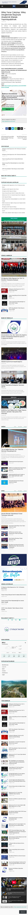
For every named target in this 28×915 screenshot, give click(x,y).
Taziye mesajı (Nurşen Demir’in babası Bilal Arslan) (12, 158)
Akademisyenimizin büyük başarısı (11, 361)
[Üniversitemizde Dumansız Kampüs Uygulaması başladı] (4, 482)
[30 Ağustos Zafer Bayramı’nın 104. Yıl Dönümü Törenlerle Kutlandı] (14, 267)
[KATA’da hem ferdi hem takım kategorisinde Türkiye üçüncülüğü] (4, 533)
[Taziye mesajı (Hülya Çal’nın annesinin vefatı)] (4, 851)
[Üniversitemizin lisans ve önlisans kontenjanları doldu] (4, 819)
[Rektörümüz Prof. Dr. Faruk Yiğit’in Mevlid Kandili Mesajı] (4, 756)
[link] (15, 43)
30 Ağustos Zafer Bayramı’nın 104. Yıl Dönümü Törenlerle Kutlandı (14, 149)
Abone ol (23, 912)
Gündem (4, 229)
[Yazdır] (21, 128)
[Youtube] (19, 620)
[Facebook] (6, 128)
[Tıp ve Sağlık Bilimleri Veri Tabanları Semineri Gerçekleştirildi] (14, 438)
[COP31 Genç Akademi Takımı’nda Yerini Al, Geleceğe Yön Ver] (4, 749)
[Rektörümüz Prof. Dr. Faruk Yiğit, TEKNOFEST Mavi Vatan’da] (4, 794)
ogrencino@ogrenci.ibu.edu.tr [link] (15, 43)
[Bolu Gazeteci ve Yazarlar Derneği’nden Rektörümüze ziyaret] (4, 743)
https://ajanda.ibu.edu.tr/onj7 (8, 121)
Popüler (25, 426)
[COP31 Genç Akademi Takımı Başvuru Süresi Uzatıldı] (4, 309)
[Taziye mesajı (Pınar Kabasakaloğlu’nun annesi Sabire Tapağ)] (4, 303)
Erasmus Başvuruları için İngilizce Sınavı (17, 786)
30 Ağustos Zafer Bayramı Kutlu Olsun (10, 189)
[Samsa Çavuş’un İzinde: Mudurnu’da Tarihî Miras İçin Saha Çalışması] (4, 838)
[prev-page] (2, 314)
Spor (2, 490)
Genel (4, 238)
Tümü (15, 426)
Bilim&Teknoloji (4, 332)
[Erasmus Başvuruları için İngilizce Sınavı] (4, 788)
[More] (24, 128)
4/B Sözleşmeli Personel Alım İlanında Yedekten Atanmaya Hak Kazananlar (7, 138)
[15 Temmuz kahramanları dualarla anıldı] (20, 247)
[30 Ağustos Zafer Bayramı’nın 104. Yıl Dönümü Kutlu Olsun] (4, 290)
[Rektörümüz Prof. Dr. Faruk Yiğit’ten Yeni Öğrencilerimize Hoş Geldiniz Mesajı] (4, 825)
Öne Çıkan (20, 426)
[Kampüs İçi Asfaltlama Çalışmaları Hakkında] (4, 870)
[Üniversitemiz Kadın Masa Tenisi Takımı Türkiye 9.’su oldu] (4, 527)
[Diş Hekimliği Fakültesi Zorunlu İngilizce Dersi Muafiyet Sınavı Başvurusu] (4, 775)
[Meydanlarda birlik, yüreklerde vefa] (14, 230)
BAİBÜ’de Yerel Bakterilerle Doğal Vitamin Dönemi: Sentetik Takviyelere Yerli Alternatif (13, 411)
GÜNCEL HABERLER (6, 255)
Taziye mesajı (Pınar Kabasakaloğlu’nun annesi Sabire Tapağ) (13, 163)
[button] (2, 6)
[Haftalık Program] (14, 629)
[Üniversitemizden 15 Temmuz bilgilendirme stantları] (14, 241)
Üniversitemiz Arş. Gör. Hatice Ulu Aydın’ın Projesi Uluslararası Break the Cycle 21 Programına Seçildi (14, 336)
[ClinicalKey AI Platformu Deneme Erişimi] (4, 857)
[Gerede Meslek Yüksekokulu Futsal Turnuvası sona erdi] (14, 502)
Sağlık (3, 426)
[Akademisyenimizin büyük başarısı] (14, 353)
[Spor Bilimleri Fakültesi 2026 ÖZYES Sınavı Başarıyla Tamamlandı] (4, 813)
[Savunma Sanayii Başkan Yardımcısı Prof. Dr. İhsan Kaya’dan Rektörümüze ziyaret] (4, 863)
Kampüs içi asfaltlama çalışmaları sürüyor (17, 798)
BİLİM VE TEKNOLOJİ (7, 318)
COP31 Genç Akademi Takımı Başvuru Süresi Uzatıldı (13, 168)
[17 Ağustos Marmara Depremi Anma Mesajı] (4, 845)
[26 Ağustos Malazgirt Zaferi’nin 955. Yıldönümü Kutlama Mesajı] (4, 737)
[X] (9, 128)
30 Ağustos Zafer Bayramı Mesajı (9, 191)
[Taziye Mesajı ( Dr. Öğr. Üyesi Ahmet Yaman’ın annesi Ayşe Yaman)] (4, 769)
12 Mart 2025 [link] (8, 73)
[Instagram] (12, 620)
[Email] (18, 128)
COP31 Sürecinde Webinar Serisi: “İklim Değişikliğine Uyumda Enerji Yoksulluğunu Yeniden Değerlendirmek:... (17, 831)
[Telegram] (12, 128)
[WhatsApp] (15, 128)
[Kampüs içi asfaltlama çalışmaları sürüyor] (4, 800)
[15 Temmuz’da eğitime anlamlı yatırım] (7, 247)
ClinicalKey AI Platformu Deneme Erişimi (17, 855)
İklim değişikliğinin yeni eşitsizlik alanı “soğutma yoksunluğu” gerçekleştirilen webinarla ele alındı (16, 762)
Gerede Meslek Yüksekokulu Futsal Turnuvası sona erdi (11, 514)
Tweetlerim (3, 178)
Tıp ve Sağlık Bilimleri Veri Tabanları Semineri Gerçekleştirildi (12, 450)
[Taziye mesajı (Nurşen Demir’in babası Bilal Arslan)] (4, 297)
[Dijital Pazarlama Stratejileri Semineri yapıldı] (14, 377)
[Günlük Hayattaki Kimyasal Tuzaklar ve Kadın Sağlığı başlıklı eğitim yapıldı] (4, 476)
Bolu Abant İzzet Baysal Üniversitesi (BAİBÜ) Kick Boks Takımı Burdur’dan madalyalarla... (16, 546)
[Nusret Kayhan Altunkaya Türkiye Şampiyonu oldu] (4, 540)
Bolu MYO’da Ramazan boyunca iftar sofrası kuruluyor (22, 138)
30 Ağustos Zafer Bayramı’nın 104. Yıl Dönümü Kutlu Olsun (14, 154)
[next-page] (4, 314)
